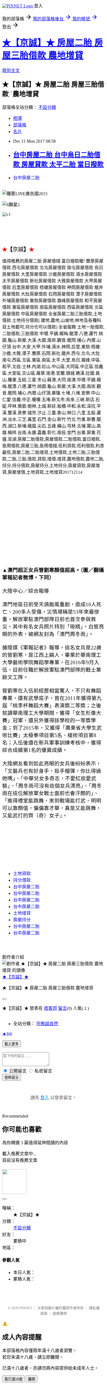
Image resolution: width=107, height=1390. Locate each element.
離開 (31, 1379)
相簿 (17, 118)
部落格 (19, 125)
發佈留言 (11, 1077)
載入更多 (11, 1044)
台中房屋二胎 (26, 177)
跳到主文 (11, 70)
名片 (17, 131)
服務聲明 (60, 1313)
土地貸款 (22, 873)
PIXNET (26, 1308)
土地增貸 (22, 913)
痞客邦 (50, 1008)
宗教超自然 (47, 1023)
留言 (62, 1008)
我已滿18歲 (13, 1379)
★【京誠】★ (15, 977)
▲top (7, 1033)
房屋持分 (22, 919)
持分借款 (22, 880)
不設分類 (47, 107)
